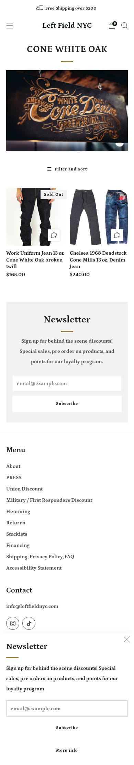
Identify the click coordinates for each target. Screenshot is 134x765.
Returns (15, 523)
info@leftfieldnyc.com (32, 606)
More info (67, 750)
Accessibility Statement (34, 568)
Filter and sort (71, 169)
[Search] (124, 25)
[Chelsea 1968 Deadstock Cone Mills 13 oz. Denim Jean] (99, 217)
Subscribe (67, 728)
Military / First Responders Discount (49, 500)
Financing (18, 545)
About (13, 466)
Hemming (18, 511)
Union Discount (24, 489)
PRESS (13, 478)
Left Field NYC (67, 26)
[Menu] (9, 25)
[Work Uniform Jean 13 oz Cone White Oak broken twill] (35, 217)
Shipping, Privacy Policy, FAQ (40, 557)
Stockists (16, 534)
